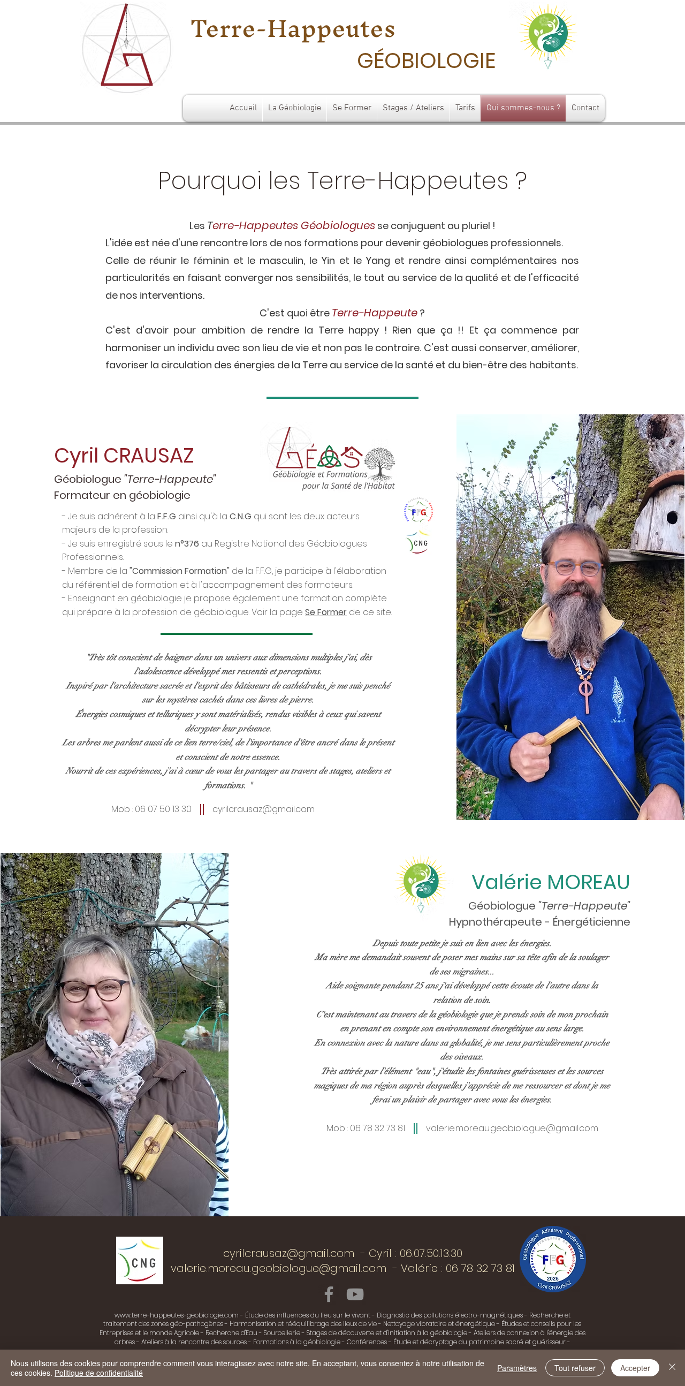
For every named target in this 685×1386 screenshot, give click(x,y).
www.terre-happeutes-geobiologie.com (177, 1315)
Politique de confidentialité (99, 1372)
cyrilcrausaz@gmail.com (263, 809)
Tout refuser (575, 1367)
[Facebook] (328, 1294)
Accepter (635, 1367)
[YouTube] (355, 1294)
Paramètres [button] (517, 1367)
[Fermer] (672, 1367)
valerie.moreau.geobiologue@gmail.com (512, 1128)
